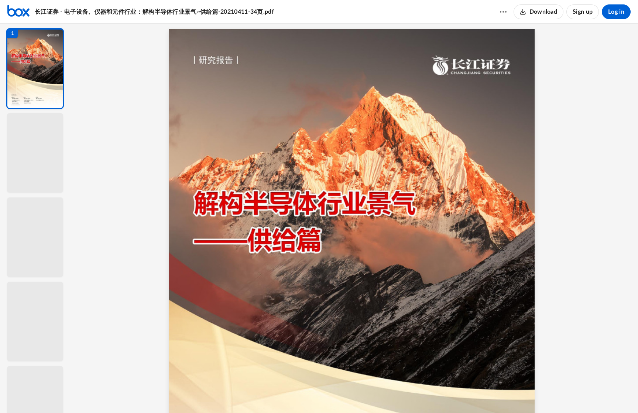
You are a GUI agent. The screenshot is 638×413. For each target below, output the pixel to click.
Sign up (583, 12)
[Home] (18, 12)
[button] (35, 68)
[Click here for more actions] (503, 11)
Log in (616, 12)
